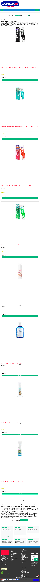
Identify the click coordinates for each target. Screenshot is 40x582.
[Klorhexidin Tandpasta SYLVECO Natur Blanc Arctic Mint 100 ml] (20, 223)
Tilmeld (36, 559)
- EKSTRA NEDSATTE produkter (24, 551)
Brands (22, 552)
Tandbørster (23, 556)
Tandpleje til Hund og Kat (25, 576)
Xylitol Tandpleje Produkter (23, 570)
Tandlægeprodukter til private (24, 558)
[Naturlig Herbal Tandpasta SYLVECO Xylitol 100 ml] (20, 460)
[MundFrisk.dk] (10, 4)
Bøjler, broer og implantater (23, 564)
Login (32, 550)
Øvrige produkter (23, 571)
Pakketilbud (23, 574)
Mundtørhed (23, 563)
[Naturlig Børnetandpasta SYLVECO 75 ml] (20, 401)
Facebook (18, 577)
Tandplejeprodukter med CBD (25, 573)
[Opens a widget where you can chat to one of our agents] (36, 580)
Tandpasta (22, 559)
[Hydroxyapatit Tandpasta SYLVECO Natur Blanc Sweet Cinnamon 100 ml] (20, 164)
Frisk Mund (22, 553)
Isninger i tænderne (24, 562)
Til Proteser (22, 560)
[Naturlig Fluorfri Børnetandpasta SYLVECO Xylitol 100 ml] (20, 282)
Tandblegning (23, 555)
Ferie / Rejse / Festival (24, 565)
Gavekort (22, 575)
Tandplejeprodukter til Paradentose (24, 568)
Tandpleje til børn (23, 561)
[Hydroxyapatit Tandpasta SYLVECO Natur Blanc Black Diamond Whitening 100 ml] (20, 46)
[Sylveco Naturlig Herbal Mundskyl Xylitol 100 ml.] (20, 341)
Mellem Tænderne (23, 554)
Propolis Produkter (24, 566)
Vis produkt (20, 79)
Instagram (22, 577)
